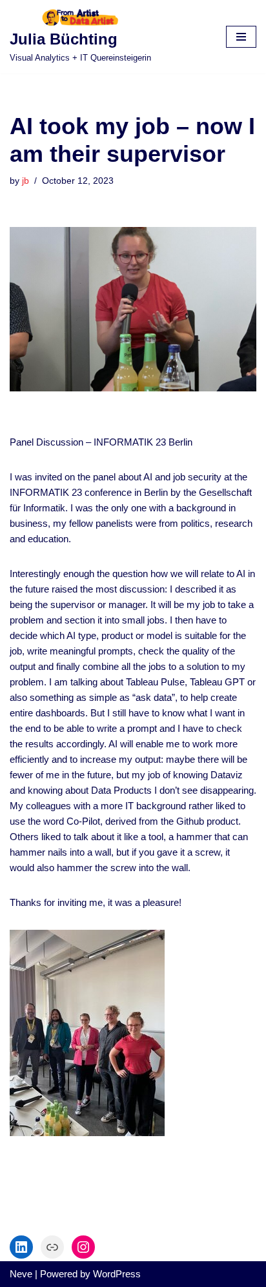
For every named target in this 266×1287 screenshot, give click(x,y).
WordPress (117, 1273)
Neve (21, 1273)
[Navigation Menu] (241, 37)
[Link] (52, 1247)
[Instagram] (83, 1247)
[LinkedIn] (21, 1247)
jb (25, 181)
